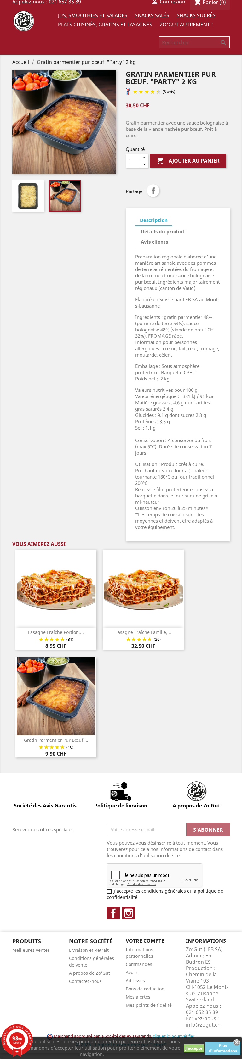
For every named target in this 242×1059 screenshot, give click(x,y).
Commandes (139, 964)
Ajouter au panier (188, 160)
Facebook (113, 913)
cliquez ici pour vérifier (173, 1036)
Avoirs (132, 972)
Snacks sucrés (196, 15)
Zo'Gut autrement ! (186, 24)
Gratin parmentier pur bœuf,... (56, 740)
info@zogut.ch (203, 1024)
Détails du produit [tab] (163, 231)
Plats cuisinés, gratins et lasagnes (105, 24)
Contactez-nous (85, 981)
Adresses (135, 981)
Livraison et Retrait (89, 950)
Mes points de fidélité (149, 1005)
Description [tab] (154, 220)
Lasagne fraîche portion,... (56, 632)
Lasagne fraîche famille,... (143, 632)
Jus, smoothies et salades (92, 15)
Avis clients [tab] (154, 242)
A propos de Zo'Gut (89, 973)
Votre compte (145, 940)
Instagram (128, 913)
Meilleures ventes (31, 950)
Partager (153, 190)
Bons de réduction (145, 989)
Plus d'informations (223, 1048)
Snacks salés (152, 15)
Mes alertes (138, 997)
